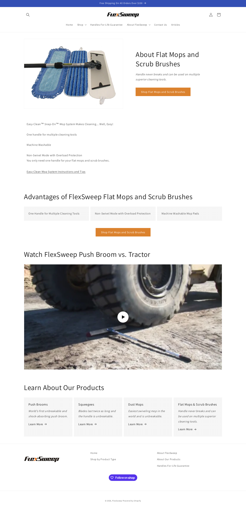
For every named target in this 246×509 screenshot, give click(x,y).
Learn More (35, 424)
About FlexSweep (167, 453)
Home (93, 453)
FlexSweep (117, 500)
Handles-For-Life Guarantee (173, 465)
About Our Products (168, 459)
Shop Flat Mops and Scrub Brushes (163, 92)
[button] (28, 15)
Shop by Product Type (103, 459)
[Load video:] (123, 316)
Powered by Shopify (132, 500)
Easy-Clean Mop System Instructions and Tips (56, 172)
